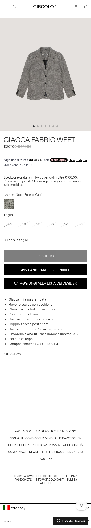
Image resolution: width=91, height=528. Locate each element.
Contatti (16, 438)
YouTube (45, 458)
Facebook (56, 451)
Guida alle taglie (16, 240)
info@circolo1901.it (50, 479)
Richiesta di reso (63, 431)
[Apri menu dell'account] (76, 6)
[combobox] (45, 507)
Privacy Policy (70, 438)
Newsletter (38, 451)
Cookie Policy (18, 445)
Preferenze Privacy (46, 445)
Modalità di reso (36, 431)
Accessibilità (73, 445)
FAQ (17, 431)
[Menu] (5, 7)
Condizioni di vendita (41, 438)
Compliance (17, 451)
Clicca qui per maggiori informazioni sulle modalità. (42, 183)
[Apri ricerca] (14, 6)
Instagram (75, 451)
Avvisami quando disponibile (45, 270)
